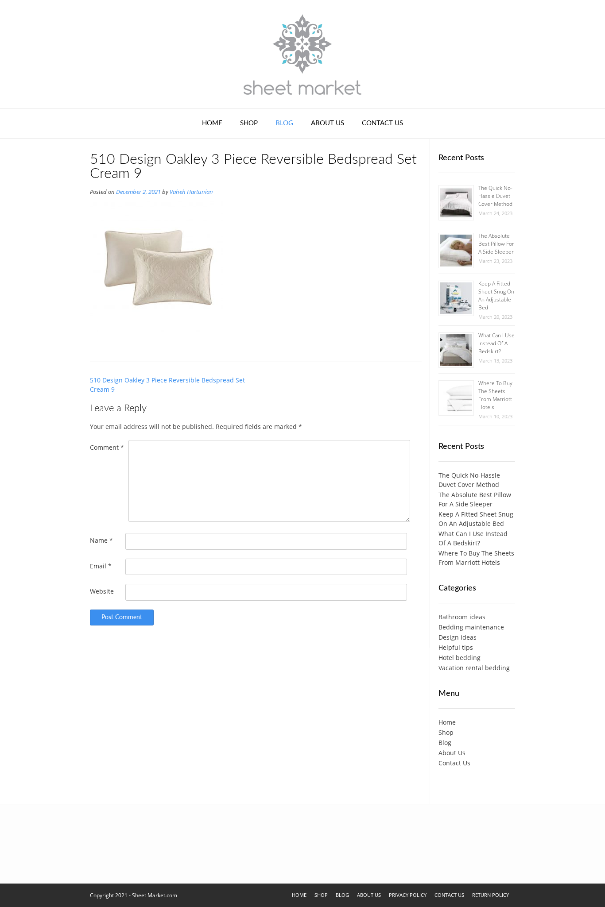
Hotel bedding (459, 657)
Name (101, 540)
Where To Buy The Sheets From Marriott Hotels (495, 395)
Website (102, 591)
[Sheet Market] (302, 54)
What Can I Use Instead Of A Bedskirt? (496, 343)
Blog (284, 123)
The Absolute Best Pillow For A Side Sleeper (496, 243)
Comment (107, 447)
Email (101, 566)
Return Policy (490, 895)
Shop (249, 123)
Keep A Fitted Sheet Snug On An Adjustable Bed (496, 295)
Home (212, 123)
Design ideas (457, 637)
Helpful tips (455, 647)
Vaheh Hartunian (191, 192)
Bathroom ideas (461, 617)
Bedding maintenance (471, 627)
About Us (327, 123)
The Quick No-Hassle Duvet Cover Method (495, 196)
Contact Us (382, 123)
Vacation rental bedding (474, 668)
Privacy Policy (408, 895)
